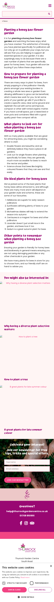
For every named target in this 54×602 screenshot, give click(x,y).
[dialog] (27, 582)
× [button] (51, 566)
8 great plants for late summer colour (23, 431)
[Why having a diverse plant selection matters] (27, 302)
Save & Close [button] (14, 590)
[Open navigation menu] (50, 5)
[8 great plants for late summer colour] (27, 405)
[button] (27, 597)
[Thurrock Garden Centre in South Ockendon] (8, 5)
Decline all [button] (40, 590)
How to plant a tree (16, 379)
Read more (25, 577)
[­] (21, 524)
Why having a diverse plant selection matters (26, 327)
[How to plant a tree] (27, 355)
